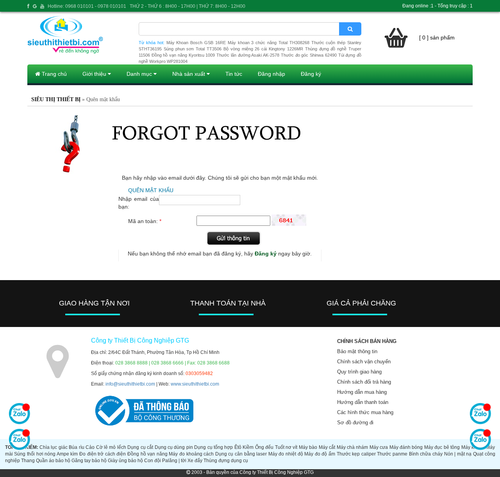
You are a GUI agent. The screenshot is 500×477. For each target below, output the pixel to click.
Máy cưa (379, 447)
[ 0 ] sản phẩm (437, 37)
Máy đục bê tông (442, 447)
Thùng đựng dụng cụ (226, 460)
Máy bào (308, 447)
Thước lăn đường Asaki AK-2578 (247, 55)
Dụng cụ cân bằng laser (241, 454)
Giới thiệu (95, 74)
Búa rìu (76, 447)
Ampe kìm (67, 454)
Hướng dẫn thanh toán (362, 402)
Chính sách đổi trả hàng (364, 382)
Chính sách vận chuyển (364, 361)
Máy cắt (327, 447)
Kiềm (248, 447)
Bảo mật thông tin (357, 351)
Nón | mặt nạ (458, 454)
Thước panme (392, 454)
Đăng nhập (271, 74)
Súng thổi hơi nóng (34, 454)
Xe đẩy (195, 460)
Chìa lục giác (53, 447)
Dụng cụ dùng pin (174, 447)
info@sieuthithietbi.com (130, 384)
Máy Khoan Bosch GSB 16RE (196, 42)
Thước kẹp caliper (356, 454)
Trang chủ (53, 74)
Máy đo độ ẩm (319, 454)
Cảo (90, 447)
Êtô (237, 447)
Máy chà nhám (352, 447)
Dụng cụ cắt (140, 447)
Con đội (152, 460)
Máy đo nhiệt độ (285, 454)
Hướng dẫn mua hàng (362, 392)
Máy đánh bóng (406, 447)
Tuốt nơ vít (286, 447)
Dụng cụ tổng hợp (213, 447)
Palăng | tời (174, 460)
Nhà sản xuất (189, 74)
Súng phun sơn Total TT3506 (192, 48)
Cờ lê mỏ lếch (111, 447)
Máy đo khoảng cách (191, 454)
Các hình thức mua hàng (365, 412)
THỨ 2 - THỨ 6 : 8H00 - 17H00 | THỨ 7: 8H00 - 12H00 (187, 6)
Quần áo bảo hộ (53, 460)
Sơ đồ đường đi (355, 422)
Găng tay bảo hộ (89, 460)
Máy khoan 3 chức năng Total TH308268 (268, 42)
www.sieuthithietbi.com (195, 384)
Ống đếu (264, 447)
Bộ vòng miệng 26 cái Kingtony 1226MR (263, 48)
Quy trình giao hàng (359, 372)
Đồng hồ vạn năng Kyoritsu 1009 (183, 55)
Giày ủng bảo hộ (125, 460)
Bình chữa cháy (426, 454)
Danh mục (140, 74)
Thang (28, 460)
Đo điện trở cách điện (102, 454)
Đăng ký (311, 74)
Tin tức (233, 74)
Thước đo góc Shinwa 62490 (309, 55)
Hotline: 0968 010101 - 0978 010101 (87, 6)
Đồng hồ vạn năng (147, 454)
